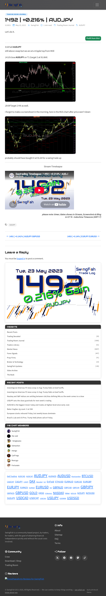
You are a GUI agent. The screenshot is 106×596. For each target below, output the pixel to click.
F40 (51, 488)
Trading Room (11, 565)
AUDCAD (21, 476)
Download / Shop (13, 560)
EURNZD (24, 487)
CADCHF (10, 481)
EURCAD (78, 481)
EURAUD (68, 481)
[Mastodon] (78, 558)
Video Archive (12, 370)
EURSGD (32, 488)
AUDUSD (63, 476)
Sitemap (58, 534)
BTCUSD (87, 476)
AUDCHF (29, 476)
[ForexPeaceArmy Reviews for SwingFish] (24, 578)
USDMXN (63, 498)
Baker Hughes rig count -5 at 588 (20, 409)
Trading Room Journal (16, 14)
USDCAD (22, 497)
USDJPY (53, 497)
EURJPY (13, 487)
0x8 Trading (12, 476)
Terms (57, 543)
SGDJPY (11, 498)
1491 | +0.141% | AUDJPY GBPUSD (24, 236)
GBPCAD (68, 487)
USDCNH (43, 498)
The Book (10, 374)
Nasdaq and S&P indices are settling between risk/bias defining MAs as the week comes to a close (45, 396)
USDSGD (73, 498)
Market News (53, 349)
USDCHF (34, 498)
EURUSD (42, 487)
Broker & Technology (53, 362)
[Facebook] (71, 558)
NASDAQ (58, 493)
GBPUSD (21, 492)
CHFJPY (26, 482)
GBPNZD (10, 493)
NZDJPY (81, 493)
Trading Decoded (53, 336)
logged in (21, 258)
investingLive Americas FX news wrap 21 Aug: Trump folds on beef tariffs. (35, 388)
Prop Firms (53, 357)
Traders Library (53, 345)
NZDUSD (90, 493)
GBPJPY (87, 487)
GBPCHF (76, 487)
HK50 (41, 493)
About (57, 530)
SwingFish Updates (53, 366)
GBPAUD (58, 487)
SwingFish (35, 25)
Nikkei (67, 493)
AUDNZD (52, 476)
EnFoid (50, 481)
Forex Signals (53, 353)
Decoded (39, 482)
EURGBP (87, 481)
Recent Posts (12, 332)
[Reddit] (64, 558)
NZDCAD (73, 493)
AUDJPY (82, 25)
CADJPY (18, 481)
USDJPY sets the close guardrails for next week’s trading (29, 400)
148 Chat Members (18, 425)
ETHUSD (59, 481)
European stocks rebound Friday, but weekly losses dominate (31, 413)
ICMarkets (48, 493)
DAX (32, 481)
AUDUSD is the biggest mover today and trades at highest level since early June (38, 405)
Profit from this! (93, 38)
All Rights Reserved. (32, 589)
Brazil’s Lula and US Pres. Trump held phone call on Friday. (30, 417)
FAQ (56, 538)
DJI (45, 482)
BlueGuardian (76, 476)
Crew (7, 556)
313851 (8, 25)
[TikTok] (85, 558)
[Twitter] (57, 558)
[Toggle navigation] (97, 5)
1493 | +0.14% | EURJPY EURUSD (82, 236)
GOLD (33, 492)
